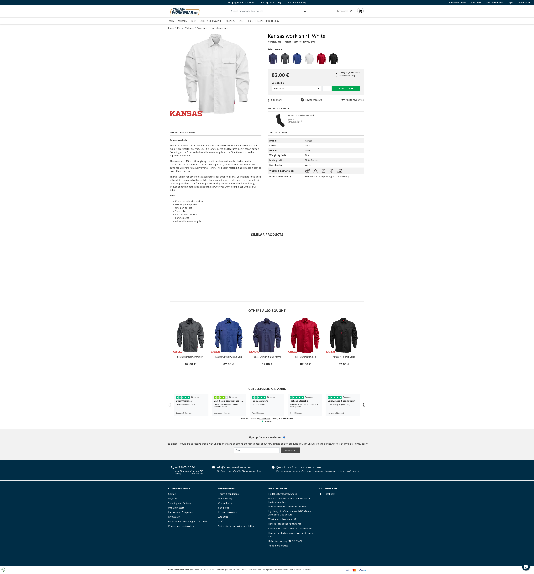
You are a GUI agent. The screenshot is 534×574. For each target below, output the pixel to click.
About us (223, 516)
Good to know (277, 488)
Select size (278, 82)
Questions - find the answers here (298, 467)
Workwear (189, 28)
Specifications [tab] (278, 132)
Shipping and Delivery (179, 503)
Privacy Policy (225, 498)
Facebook (329, 493)
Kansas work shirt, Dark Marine (267, 356)
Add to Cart (346, 88)
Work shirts (202, 28)
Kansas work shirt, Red (305, 356)
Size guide (223, 507)
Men (179, 28)
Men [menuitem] (171, 21)
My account (174, 516)
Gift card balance (494, 2)
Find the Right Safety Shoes (282, 493)
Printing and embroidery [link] (263, 21)
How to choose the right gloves (284, 523)
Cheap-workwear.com (178, 569)
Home (171, 28)
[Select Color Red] (322, 59)
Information (226, 488)
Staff (220, 521)
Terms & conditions (228, 493)
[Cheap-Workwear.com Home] (185, 11)
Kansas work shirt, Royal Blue (228, 356)
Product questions (227, 512)
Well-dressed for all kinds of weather (287, 506)
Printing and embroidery (181, 526)
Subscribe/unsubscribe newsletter (236, 526)
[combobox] (269, 11)
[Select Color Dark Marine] (273, 59)
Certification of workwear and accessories (290, 528)
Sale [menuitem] (241, 21)
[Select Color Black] (334, 59)
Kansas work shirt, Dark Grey (190, 356)
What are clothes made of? (282, 519)
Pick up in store (176, 507)
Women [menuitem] (182, 21)
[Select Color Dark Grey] (285, 59)
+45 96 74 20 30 (185, 467)
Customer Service (457, 2)
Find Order (476, 2)
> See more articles (278, 545)
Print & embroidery (297, 2)
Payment (172, 498)
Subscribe (290, 450)
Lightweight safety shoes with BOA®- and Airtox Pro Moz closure (290, 513)
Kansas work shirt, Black (344, 356)
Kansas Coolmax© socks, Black (301, 115)
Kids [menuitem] (193, 21)
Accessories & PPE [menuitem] (211, 21)
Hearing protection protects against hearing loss (291, 534)
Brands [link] (230, 21)
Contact (172, 493)
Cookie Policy (225, 503)
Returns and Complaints (180, 512)
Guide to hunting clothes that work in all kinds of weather (289, 500)
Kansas (308, 140)
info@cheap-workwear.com (234, 467)
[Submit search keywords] (304, 11)
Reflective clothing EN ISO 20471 (285, 541)
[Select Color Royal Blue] (297, 59)
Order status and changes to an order (188, 521)
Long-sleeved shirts (219, 28)
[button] (526, 567)
